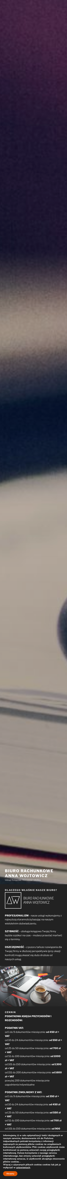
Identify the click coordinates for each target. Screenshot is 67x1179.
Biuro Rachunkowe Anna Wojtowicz (29, 873)
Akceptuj (10, 1173)
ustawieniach (23, 1167)
